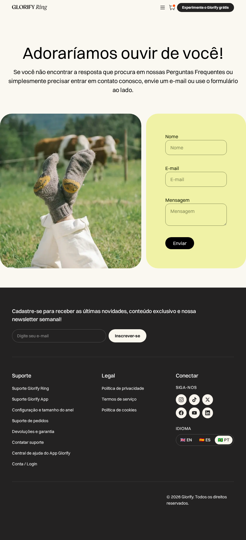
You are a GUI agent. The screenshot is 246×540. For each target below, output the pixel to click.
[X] (207, 399)
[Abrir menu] (162, 7)
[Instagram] (181, 399)
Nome (171, 136)
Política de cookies (119, 410)
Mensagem (177, 200)
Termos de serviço (119, 399)
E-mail (172, 168)
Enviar (180, 243)
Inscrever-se (127, 336)
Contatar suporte (28, 442)
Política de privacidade (123, 388)
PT (224, 440)
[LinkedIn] (207, 412)
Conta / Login (24, 464)
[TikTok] (194, 399)
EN (186, 440)
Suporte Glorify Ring (30, 388)
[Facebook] (181, 412)
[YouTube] (194, 412)
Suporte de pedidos (30, 420)
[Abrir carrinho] (172, 7)
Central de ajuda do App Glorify (41, 453)
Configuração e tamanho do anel (43, 410)
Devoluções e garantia (33, 431)
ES (205, 440)
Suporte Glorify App (30, 399)
